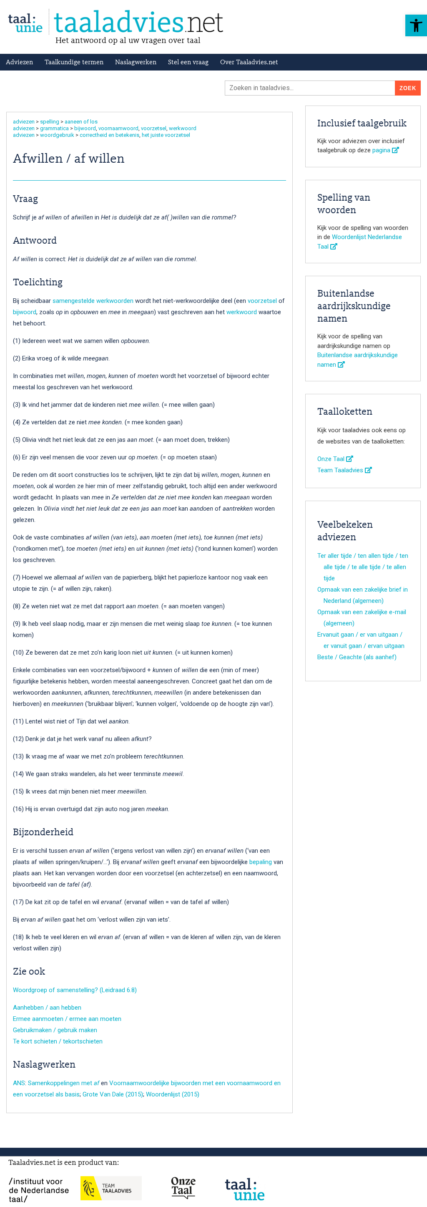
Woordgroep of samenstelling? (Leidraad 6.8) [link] (75, 990)
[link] (416, 25)
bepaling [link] (260, 862)
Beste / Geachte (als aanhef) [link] (357, 657)
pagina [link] (382, 150)
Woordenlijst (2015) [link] (172, 1094)
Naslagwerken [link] (135, 62)
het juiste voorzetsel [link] (166, 135)
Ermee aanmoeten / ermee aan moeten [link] (67, 1019)
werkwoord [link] (182, 128)
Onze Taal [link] (331, 459)
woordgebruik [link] (57, 135)
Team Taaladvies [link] (341, 470)
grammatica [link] (54, 128)
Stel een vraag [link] (188, 62)
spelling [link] (49, 121)
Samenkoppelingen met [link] (63, 1083)
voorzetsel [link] (153, 128)
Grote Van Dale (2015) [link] (113, 1094)
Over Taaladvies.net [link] (249, 62)
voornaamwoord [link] (118, 128)
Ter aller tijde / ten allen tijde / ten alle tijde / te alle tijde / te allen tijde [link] (362, 567)
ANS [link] (19, 1083)
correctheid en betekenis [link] (109, 135)
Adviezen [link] (19, 62)
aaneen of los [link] (81, 121)
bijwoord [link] (85, 128)
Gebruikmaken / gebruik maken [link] (55, 1030)
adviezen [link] (24, 121)
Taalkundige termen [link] (74, 62)
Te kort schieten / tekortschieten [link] (58, 1041)
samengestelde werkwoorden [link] (93, 301)
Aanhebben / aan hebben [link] (47, 1007)
